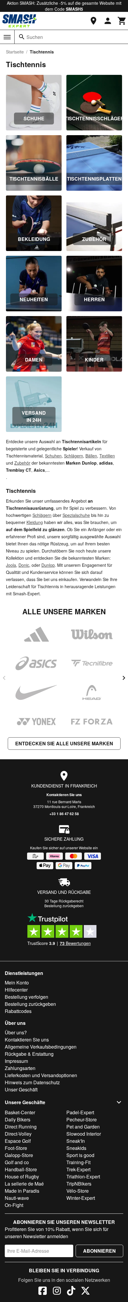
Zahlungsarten (20, 1068)
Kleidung (34, 522)
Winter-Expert (80, 1197)
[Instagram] (57, 1291)
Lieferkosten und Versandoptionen (41, 1075)
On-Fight (14, 1205)
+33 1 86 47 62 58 (64, 813)
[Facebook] (42, 1291)
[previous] (4, 678)
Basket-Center (20, 1112)
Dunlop (48, 565)
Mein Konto (17, 982)
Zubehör (22, 463)
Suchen (34, 37)
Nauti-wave (17, 1197)
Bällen (91, 456)
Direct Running (21, 1126)
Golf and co (17, 1162)
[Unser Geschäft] (93, 21)
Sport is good (80, 1155)
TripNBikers (78, 1183)
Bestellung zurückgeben (64, 905)
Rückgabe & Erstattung (29, 1053)
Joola (11, 565)
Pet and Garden (83, 1126)
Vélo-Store (77, 1190)
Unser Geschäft (21, 1089)
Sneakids (76, 1148)
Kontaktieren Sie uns (64, 794)
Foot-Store (16, 1148)
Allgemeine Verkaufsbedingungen (41, 1046)
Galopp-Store (19, 1155)
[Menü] (7, 37)
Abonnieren (99, 1250)
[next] (124, 678)
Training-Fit (78, 1162)
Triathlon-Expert (83, 1176)
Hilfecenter (16, 989)
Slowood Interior (83, 1133)
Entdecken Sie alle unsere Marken (64, 743)
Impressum (16, 1061)
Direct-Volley (18, 1133)
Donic (23, 565)
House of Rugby (22, 1176)
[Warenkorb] (122, 21)
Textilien (107, 456)
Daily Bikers (17, 1119)
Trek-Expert (78, 1169)
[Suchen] (21, 37)
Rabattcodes (18, 1011)
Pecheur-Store (81, 1119)
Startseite (15, 52)
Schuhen (53, 456)
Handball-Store (21, 1169)
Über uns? (16, 1032)
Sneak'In (75, 1140)
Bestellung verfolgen (26, 996)
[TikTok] (71, 1291)
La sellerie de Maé (24, 1183)
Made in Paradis (22, 1190)
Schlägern (73, 456)
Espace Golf (18, 1140)
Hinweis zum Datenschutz (32, 1082)
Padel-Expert (80, 1112)
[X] (85, 1291)
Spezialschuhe (76, 515)
